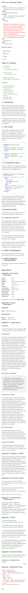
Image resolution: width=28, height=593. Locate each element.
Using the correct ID (11, 74)
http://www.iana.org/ (15, 537)
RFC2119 (16, 510)
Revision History (8, 97)
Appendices (5, 82)
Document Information (9, 85)
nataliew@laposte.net (11, 311)
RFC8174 (21, 510)
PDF (23, 299)
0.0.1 (9, 560)
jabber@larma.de (12, 319)
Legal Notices (7, 89)
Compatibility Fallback (12, 69)
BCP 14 (11, 510)
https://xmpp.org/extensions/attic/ (15, 556)
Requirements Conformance (11, 94)
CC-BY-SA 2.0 (8, 450)
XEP (13, 278)
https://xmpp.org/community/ (9, 491)
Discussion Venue (8, 92)
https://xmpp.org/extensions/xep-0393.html (12, 522)
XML (19, 299)
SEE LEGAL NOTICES (8, 17)
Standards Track (16, 284)
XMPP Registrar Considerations (12, 79)
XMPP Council (15, 289)
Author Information (8, 87)
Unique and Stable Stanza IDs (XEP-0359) (12, 237)
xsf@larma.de (11, 317)
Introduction (7, 66)
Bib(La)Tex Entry (8, 99)
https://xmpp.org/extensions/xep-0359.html (12, 527)
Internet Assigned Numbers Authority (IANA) (12, 255)
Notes (5, 95)
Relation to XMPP (8, 90)
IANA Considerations (9, 77)
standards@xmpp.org (20, 483)
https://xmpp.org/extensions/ (10, 35)
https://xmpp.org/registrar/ (8, 548)
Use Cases (6, 67)
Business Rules (8, 72)
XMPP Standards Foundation (19, 281)
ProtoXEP (14, 283)
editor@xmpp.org (16, 494)
